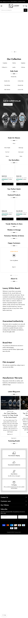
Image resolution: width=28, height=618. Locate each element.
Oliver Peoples (4, 215)
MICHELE (18, 215)
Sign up (22, 517)
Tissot (3, 180)
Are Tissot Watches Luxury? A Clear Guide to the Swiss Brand (10, 415)
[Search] (25, 10)
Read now (9, 434)
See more (13, 438)
